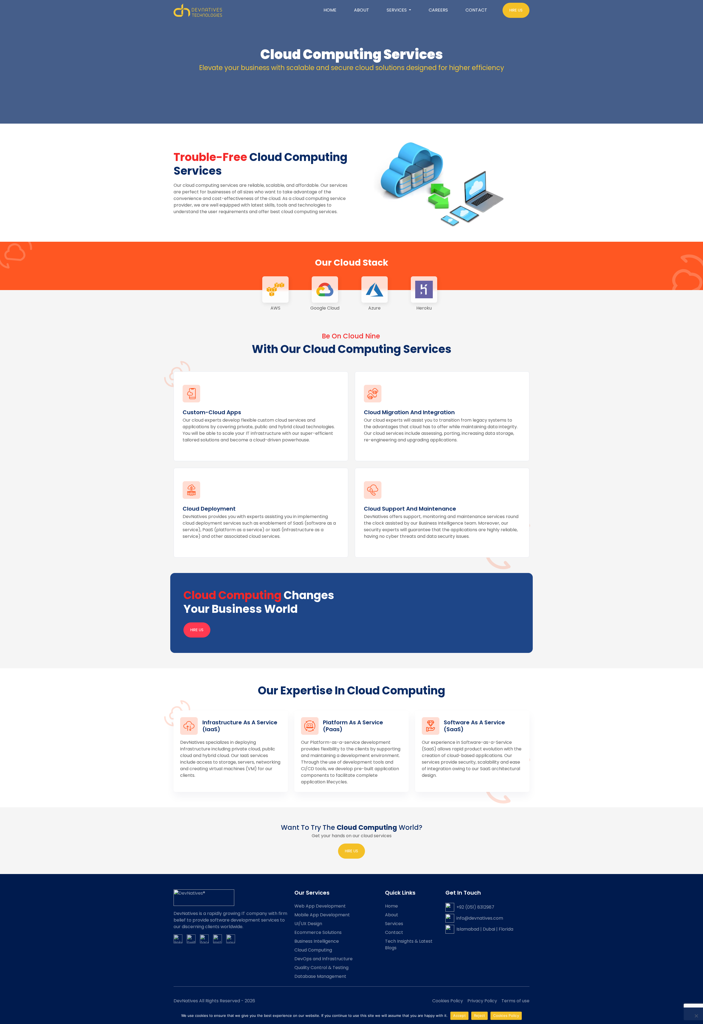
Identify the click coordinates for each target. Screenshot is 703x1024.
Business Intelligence (316, 941)
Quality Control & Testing (321, 967)
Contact (476, 10)
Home (329, 10)
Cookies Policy (447, 1001)
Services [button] (397, 10)
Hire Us (196, 630)
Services (394, 923)
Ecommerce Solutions (318, 932)
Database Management (320, 976)
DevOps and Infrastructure (323, 959)
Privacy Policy (482, 1001)
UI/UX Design (308, 923)
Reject (479, 1015)
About (361, 10)
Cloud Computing (313, 950)
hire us (351, 851)
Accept (459, 1015)
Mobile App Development (322, 915)
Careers (438, 10)
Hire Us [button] (516, 10)
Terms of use (515, 1001)
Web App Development (320, 906)
